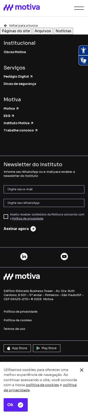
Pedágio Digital (16, 76)
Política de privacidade (27, 218)
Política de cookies (18, 320)
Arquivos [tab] (43, 31)
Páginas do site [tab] (16, 31)
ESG (7, 116)
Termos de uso (14, 329)
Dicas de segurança (20, 84)
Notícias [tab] (63, 31)
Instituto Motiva (17, 123)
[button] (78, 8)
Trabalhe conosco (19, 130)
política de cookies (42, 385)
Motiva (9, 108)
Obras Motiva (15, 52)
